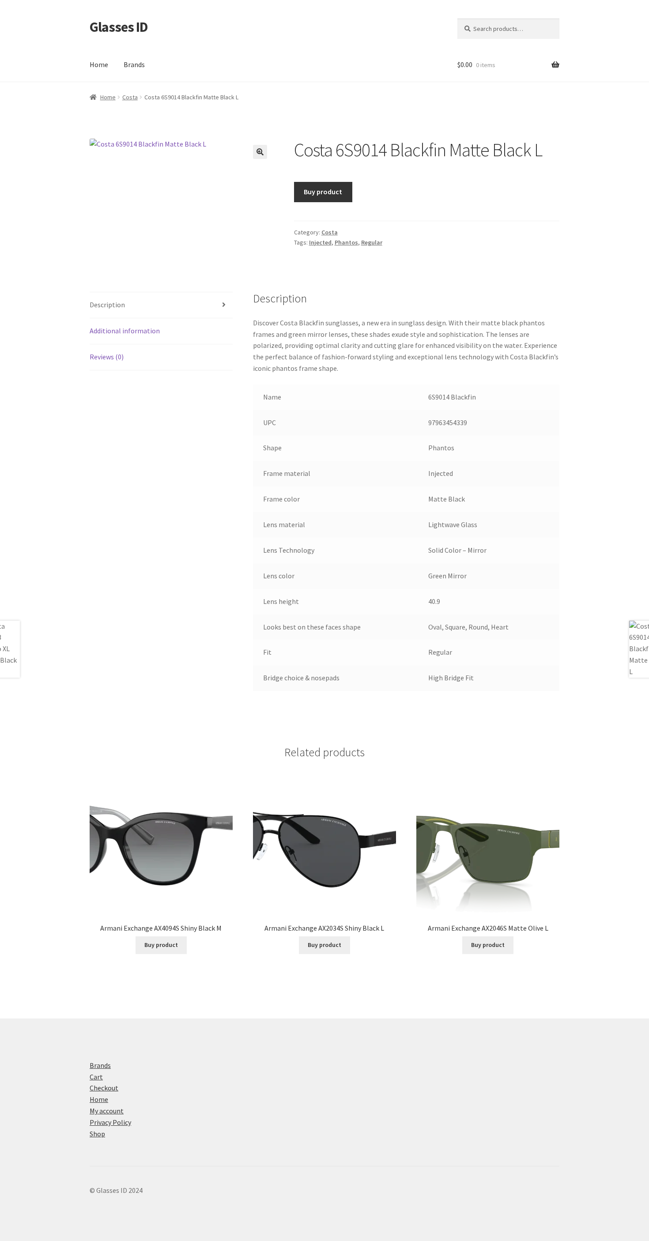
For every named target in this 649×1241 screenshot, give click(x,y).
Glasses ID (119, 27)
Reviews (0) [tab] (107, 356)
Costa (130, 97)
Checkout (104, 1087)
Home (99, 64)
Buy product (323, 191)
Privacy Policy (110, 1122)
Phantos (346, 242)
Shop (97, 1133)
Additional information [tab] (125, 330)
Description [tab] (107, 304)
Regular (371, 242)
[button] (260, 152)
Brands (134, 64)
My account (107, 1110)
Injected (320, 242)
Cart (96, 1076)
